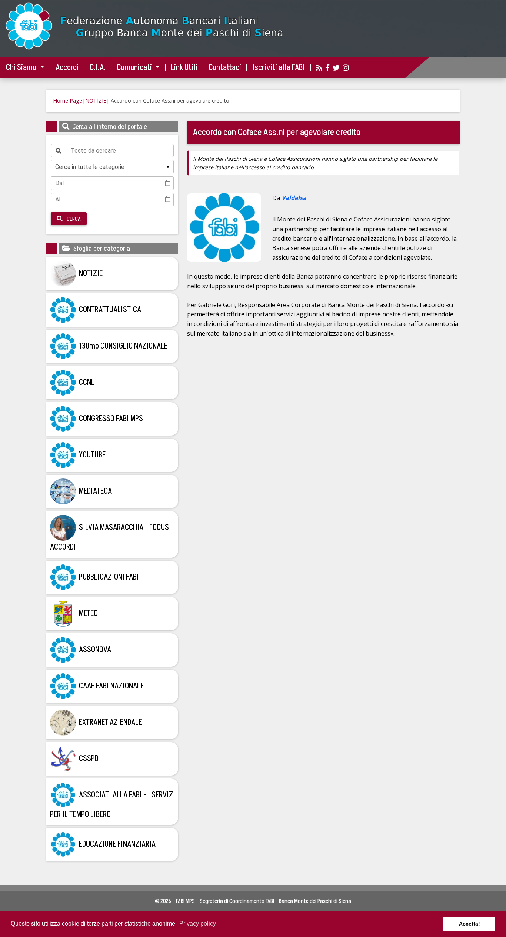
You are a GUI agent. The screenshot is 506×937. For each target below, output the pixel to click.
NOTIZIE (95, 100)
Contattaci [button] (225, 67)
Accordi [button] (67, 67)
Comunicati (135, 67)
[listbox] (112, 166)
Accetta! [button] (469, 924)
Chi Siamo (22, 67)
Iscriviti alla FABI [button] (278, 67)
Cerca (73, 219)
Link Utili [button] (184, 67)
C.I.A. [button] (98, 67)
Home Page (67, 100)
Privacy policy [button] (197, 923)
